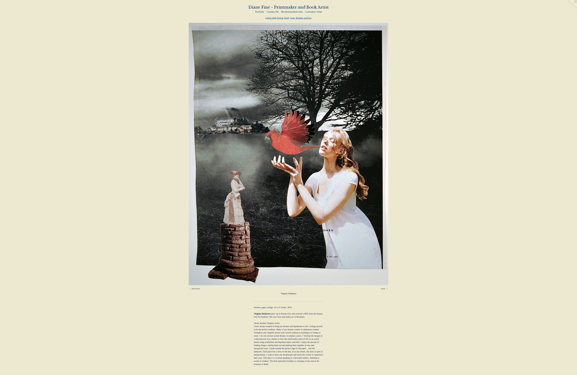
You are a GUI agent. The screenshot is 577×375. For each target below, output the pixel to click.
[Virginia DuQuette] (288, 154)
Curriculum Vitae (313, 11)
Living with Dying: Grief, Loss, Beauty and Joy (288, 18)
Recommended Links (292, 11)
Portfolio (259, 11)
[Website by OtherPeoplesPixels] (571, 6)
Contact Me (273, 11)
